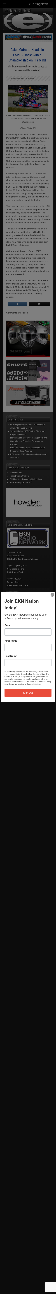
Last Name (11, 656)
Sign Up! (28, 692)
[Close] (52, 595)
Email (8, 625)
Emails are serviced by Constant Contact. (25, 684)
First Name (11, 640)
